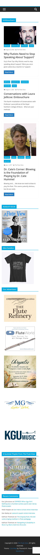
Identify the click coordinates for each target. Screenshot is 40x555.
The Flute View (21, 49)
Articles (7, 46)
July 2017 (7, 161)
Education (25, 82)
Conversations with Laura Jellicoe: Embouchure (19, 95)
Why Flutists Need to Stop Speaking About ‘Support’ (19, 55)
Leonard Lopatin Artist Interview (23, 513)
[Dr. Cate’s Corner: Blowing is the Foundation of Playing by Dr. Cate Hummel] (20, 139)
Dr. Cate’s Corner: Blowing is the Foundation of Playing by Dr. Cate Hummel (19, 174)
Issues (31, 46)
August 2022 (15, 46)
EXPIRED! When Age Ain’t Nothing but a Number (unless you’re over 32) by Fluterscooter (19, 504)
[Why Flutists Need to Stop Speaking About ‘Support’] (20, 35)
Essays (14, 157)
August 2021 (15, 82)
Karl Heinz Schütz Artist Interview (26, 510)
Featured (24, 46)
